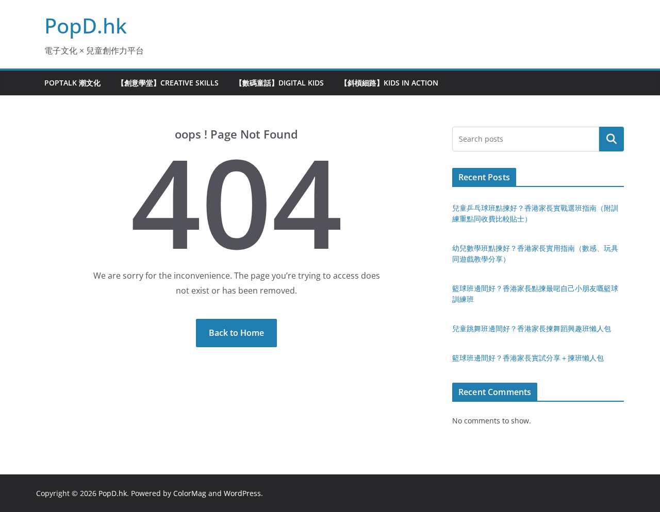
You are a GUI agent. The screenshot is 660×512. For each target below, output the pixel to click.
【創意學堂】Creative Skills (168, 83)
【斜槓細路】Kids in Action (389, 83)
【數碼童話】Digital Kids (279, 83)
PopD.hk (85, 25)
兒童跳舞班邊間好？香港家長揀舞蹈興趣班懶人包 (531, 328)
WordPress (242, 493)
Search (611, 139)
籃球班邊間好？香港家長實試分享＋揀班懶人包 (528, 358)
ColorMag (189, 493)
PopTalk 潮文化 (72, 83)
